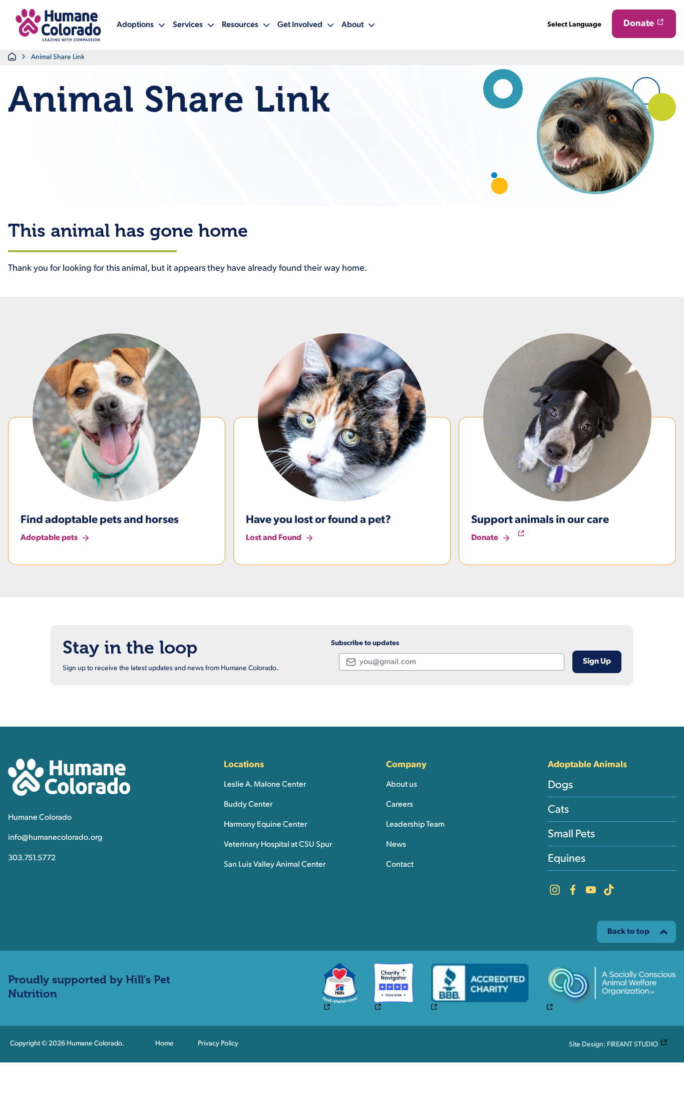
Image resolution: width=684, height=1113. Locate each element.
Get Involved (299, 25)
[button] (58, 25)
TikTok (609, 890)
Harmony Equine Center (265, 825)
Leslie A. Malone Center (265, 785)
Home (164, 1043)
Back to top (628, 932)
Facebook (573, 890)
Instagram (555, 890)
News (396, 845)
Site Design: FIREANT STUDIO (620, 1043)
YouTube (591, 890)
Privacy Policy (218, 1043)
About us (401, 785)
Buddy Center (248, 805)
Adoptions (135, 25)
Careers (399, 805)
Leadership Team (415, 825)
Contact (400, 865)
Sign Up (597, 662)
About (352, 25)
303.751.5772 (32, 858)
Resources (240, 25)
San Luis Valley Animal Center (274, 865)
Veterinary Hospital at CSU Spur (278, 845)
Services (188, 25)
